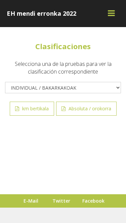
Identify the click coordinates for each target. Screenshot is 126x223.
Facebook (93, 201)
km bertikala (35, 108)
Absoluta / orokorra (89, 108)
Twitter (61, 201)
